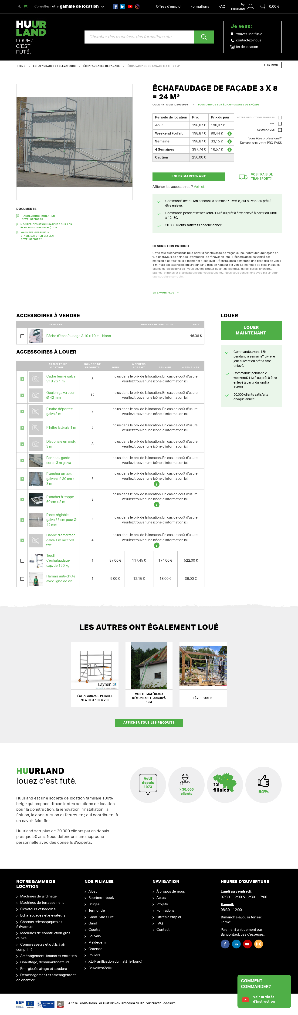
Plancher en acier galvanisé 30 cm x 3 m (60, 479)
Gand (92, 923)
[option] (74, 142)
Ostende (95, 949)
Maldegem (97, 942)
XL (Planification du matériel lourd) (115, 961)
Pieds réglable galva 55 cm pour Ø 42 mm (61, 520)
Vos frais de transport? (262, 177)
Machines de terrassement (42, 902)
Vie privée (153, 1003)
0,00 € (274, 6)
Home (21, 66)
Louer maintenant (189, 176)
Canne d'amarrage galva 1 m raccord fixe (61, 540)
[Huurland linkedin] (122, 6)
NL (19, 6)
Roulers (94, 955)
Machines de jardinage (38, 896)
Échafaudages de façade (101, 66)
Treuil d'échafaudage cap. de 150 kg (58, 560)
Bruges (94, 904)
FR (26, 6)
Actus (161, 898)
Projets (162, 904)
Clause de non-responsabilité (121, 1003)
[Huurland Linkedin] (236, 944)
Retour (272, 65)
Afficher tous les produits (149, 722)
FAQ (222, 6)
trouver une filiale (249, 34)
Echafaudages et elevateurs (54, 66)
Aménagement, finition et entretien (48, 956)
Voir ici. (199, 187)
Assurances (266, 130)
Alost (92, 891)
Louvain (94, 936)
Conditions (88, 1003)
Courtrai (94, 929)
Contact (162, 929)
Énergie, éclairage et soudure (43, 969)
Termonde (96, 910)
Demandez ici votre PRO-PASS (261, 143)
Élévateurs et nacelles (38, 909)
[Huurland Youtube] (130, 6)
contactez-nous (248, 40)
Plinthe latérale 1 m (61, 427)
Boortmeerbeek (101, 898)
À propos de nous (170, 891)
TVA (272, 123)
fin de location (246, 47)
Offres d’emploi (168, 6)
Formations (199, 6)
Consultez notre (66, 6)
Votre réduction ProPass (256, 117)
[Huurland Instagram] (137, 6)
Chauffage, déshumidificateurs (45, 962)
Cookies (169, 1003)
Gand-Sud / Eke (101, 917)
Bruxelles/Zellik (100, 968)
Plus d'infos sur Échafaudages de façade (229, 105)
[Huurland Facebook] (115, 6)
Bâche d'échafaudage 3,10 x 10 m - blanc (78, 336)
